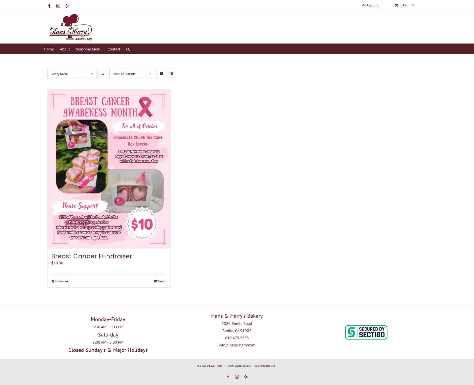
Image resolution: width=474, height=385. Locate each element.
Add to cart (61, 281)
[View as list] (171, 74)
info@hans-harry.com (237, 344)
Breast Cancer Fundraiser (91, 256)
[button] (128, 49)
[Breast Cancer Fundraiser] (109, 169)
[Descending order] (103, 74)
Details (162, 281)
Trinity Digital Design (238, 365)
